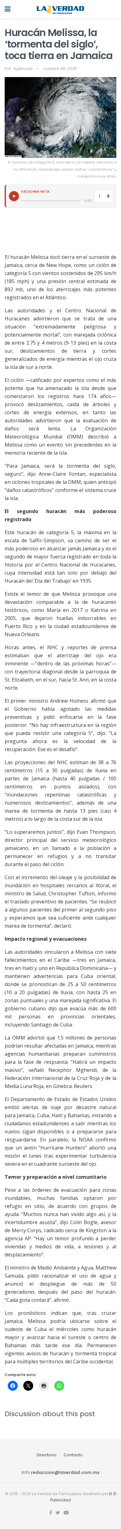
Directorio (46, 1455)
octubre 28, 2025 (60, 68)
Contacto (73, 1455)
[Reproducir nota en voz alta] (14, 196)
